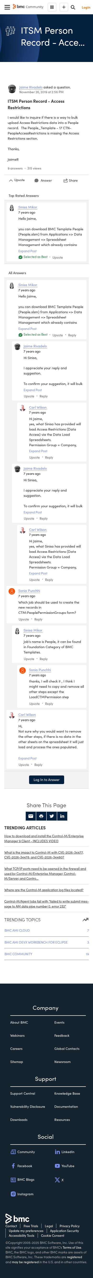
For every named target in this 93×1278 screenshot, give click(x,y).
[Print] (41, 816)
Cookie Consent (52, 1235)
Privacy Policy (70, 1226)
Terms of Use (72, 1247)
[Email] (31, 816)
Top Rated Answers (24, 195)
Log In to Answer (47, 779)
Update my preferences (26, 1230)
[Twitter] (52, 816)
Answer (46, 180)
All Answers (17, 272)
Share (73, 180)
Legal (49, 1226)
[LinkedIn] (62, 816)
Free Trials (31, 1226)
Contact (11, 1226)
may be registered (25, 1262)
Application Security (64, 1230)
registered (74, 1257)
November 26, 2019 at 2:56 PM (41, 92)
